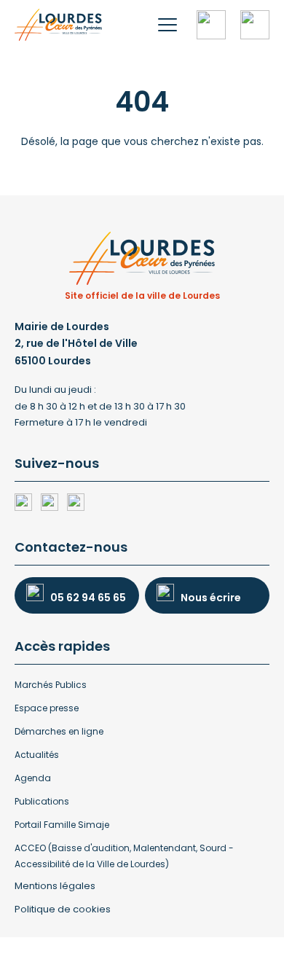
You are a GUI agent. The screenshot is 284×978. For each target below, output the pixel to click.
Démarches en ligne (59, 731)
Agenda (33, 778)
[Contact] (254, 24)
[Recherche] (211, 24)
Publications (42, 801)
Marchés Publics (51, 684)
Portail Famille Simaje (62, 824)
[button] (167, 24)
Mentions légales (55, 886)
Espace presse (47, 708)
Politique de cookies (63, 909)
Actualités (37, 754)
